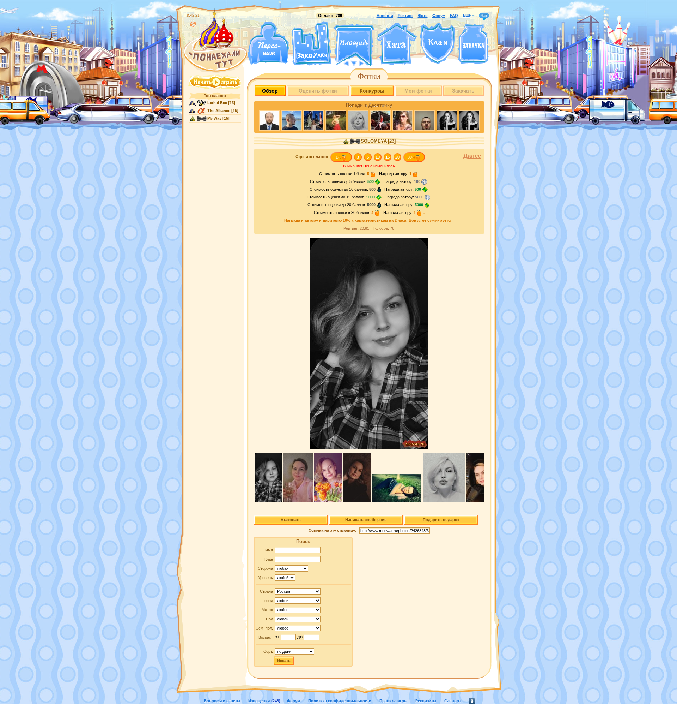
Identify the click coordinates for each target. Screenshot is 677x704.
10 (378, 157)
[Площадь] (354, 45)
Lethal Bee (217, 103)
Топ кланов (215, 96)
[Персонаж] (268, 43)
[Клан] (437, 43)
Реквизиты (425, 701)
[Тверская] (340, 63)
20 (397, 157)
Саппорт (452, 701)
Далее (472, 156)
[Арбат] (367, 63)
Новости (385, 15)
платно (320, 157)
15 (387, 157)
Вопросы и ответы (222, 701)
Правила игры (393, 701)
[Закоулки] (311, 43)
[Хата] (397, 44)
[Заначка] (473, 44)
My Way (214, 118)
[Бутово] (353, 63)
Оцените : (311, 157)
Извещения (259, 701)
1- (338, 157)
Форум (438, 15)
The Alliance (218, 110)
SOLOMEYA (374, 141)
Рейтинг (405, 15)
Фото (423, 15)
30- (411, 157)
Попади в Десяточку (369, 105)
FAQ (454, 15)
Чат (484, 15)
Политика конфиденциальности (339, 701)
